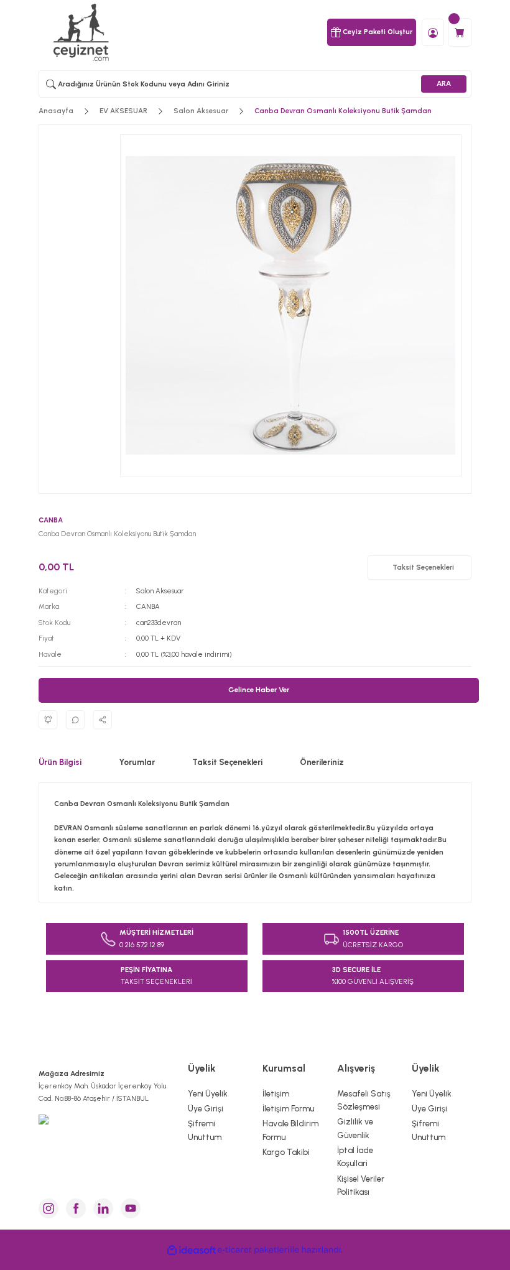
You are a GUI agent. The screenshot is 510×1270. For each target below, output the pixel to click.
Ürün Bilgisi (60, 762)
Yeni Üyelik (208, 1093)
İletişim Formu (288, 1108)
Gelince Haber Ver (258, 689)
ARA (444, 83)
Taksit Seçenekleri (227, 762)
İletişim (275, 1093)
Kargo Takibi (286, 1152)
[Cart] (459, 32)
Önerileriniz (322, 762)
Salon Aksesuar (160, 590)
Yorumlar (137, 762)
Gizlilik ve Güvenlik (355, 1127)
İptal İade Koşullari (355, 1156)
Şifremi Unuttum (204, 1129)
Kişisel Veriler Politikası (360, 1185)
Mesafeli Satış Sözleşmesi (364, 1099)
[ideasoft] (191, 1249)
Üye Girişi (205, 1108)
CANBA (148, 606)
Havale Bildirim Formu (290, 1129)
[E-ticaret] (253, 1249)
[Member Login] (433, 31)
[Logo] (82, 32)
